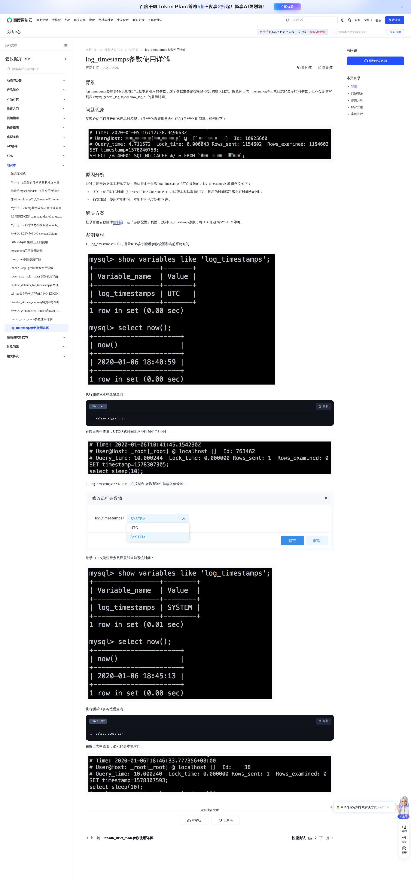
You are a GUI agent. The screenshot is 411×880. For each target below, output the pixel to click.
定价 (92, 20)
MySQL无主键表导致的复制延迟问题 (35, 182)
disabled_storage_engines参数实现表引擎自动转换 (38, 302)
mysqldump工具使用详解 (27, 250)
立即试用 (395, 32)
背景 (354, 86)
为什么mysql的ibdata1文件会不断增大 (35, 190)
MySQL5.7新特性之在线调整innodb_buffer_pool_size (38, 225)
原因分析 (357, 100)
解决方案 (80, 20)
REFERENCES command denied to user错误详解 (38, 216)
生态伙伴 (123, 20)
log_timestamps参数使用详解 (30, 328)
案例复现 (357, 114)
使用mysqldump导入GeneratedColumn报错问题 (38, 199)
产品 (67, 20)
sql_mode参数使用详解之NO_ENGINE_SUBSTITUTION (38, 293)
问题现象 (357, 93)
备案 (357, 20)
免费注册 (395, 20)
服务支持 (138, 20)
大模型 (56, 20)
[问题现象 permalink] (109, 110)
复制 (326, 406)
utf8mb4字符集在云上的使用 (29, 242)
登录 (378, 20)
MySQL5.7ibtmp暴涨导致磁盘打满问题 (36, 208)
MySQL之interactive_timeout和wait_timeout (38, 310)
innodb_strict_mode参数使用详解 (32, 319)
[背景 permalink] (99, 82)
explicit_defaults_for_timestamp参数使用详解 (38, 285)
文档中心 (14, 32)
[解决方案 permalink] (109, 213)
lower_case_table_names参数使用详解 (34, 276)
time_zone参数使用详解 (26, 259)
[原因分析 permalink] (109, 175)
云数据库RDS (18, 59)
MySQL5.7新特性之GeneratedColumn (34, 233)
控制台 (368, 20)
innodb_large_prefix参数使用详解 (32, 268)
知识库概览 (18, 173)
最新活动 (42, 20)
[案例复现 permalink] (109, 235)
